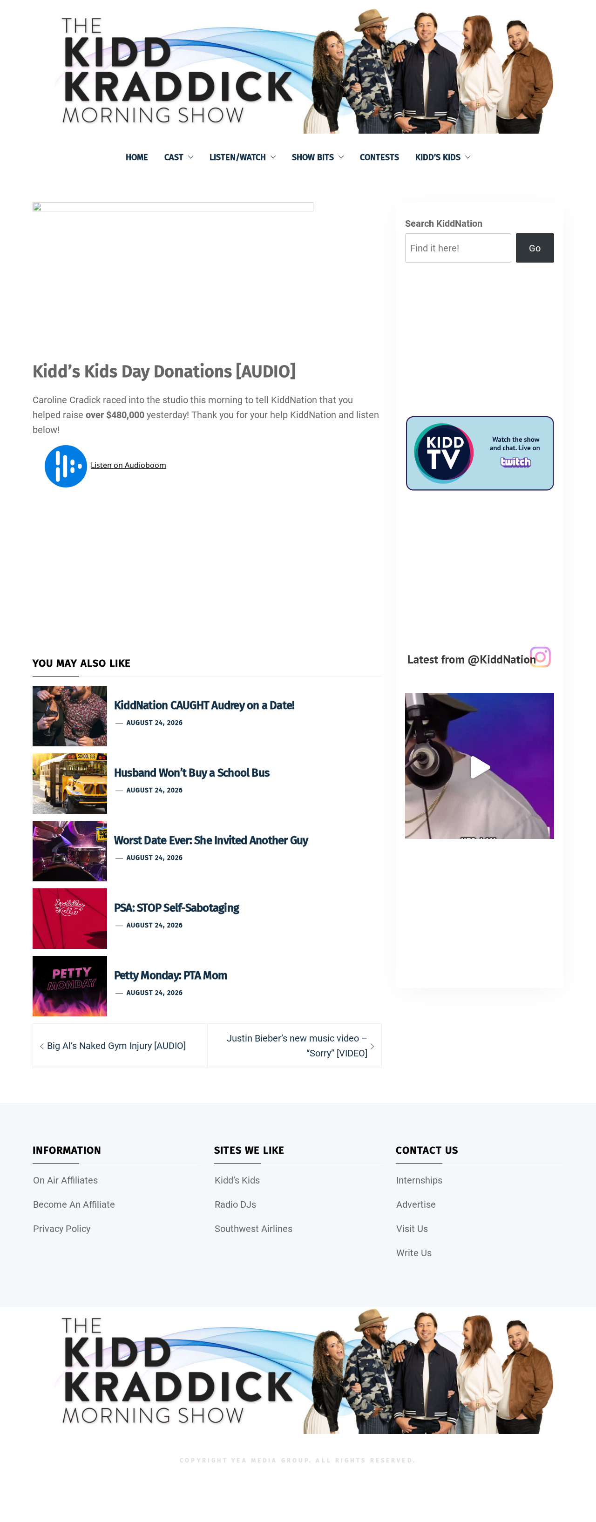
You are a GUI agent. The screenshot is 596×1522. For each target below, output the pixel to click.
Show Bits (313, 157)
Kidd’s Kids (438, 157)
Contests (379, 157)
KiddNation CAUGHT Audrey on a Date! (204, 705)
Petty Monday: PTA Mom (170, 975)
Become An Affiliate (74, 1204)
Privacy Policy (61, 1228)
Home (137, 157)
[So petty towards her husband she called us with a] (479, 767)
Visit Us (412, 1228)
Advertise (416, 1204)
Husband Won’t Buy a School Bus (191, 772)
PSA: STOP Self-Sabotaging (176, 907)
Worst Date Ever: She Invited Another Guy (211, 840)
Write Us (414, 1252)
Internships (419, 1180)
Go (535, 248)
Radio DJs (235, 1204)
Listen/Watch (238, 157)
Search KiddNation (443, 223)
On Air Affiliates (65, 1180)
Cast (173, 157)
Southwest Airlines (253, 1228)
